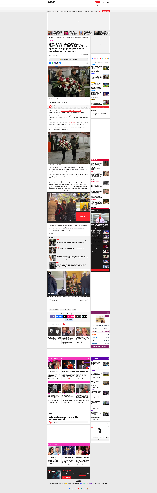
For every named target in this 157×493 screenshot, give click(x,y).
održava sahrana (65, 111)
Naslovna (51, 37)
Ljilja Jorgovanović (54, 309)
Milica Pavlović (71, 122)
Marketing (61, 485)
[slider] (52, 293)
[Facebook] (92, 58)
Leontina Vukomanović (65, 309)
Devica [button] (105, 426)
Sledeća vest (83, 300)
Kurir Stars (55, 53)
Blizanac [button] (97, 426)
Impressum (69, 485)
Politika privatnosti (87, 485)
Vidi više (100, 439)
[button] (85, 55)
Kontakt (65, 485)
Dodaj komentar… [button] (57, 422)
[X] (97, 58)
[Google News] (108, 58)
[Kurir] (51, 2)
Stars (55, 37)
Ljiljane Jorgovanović (74, 111)
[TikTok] (102, 58)
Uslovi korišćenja (95, 485)
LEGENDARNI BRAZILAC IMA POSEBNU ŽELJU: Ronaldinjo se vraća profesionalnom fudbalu (83, 11)
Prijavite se (67, 477)
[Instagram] (95, 58)
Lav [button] (102, 426)
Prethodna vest (55, 300)
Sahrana (74, 309)
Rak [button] (100, 426)
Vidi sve (100, 270)
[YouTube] (100, 58)
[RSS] (105, 58)
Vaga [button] (108, 426)
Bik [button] (94, 426)
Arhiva (82, 485)
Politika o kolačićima (76, 485)
